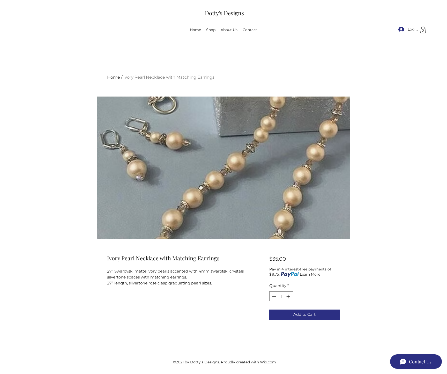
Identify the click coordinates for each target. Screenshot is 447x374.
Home (113, 77)
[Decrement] (273, 296)
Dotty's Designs (224, 13)
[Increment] (288, 296)
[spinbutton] (281, 296)
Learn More (310, 274)
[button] (423, 29)
